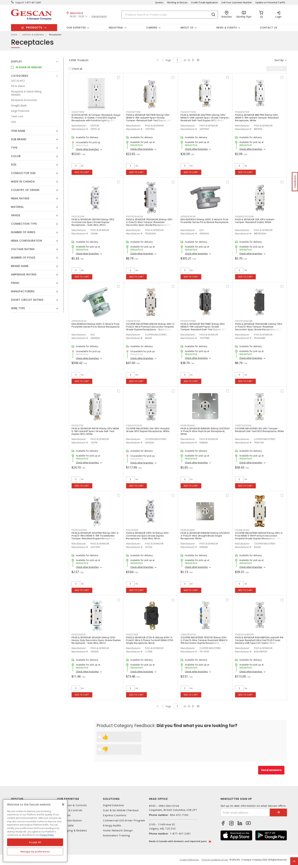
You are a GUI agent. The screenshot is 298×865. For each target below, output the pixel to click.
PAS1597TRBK (188, 321)
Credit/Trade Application (204, 2)
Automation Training (116, 835)
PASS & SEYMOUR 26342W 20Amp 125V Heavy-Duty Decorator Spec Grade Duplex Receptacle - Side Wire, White (96, 640)
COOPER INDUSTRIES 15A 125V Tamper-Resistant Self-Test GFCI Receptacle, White (259, 430)
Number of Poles (23, 258)
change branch (99, 16)
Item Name (18, 131)
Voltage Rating (23, 249)
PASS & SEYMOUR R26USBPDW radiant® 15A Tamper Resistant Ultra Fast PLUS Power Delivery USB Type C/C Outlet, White (259, 640)
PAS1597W (77, 425)
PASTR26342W (134, 216)
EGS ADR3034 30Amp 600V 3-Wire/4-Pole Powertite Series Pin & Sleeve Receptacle (205, 221)
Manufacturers (23, 291)
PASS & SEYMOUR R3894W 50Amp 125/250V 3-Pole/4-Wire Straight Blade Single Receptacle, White (205, 535)
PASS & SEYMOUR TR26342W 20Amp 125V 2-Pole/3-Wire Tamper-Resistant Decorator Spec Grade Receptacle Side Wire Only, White (149, 223)
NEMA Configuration (26, 241)
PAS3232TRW (79, 530)
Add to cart (82, 172)
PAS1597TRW (133, 112)
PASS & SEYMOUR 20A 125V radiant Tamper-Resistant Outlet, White (254, 221)
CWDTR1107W (188, 634)
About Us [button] (186, 27)
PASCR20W (78, 216)
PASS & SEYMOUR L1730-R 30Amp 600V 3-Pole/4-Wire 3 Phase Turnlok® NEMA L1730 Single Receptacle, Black (149, 640)
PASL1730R (132, 634)
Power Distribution (69, 820)
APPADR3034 (188, 216)
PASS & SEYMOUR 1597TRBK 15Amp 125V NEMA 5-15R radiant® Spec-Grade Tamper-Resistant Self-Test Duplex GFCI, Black (204, 328)
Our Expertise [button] (76, 27)
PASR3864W (188, 425)
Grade (15, 215)
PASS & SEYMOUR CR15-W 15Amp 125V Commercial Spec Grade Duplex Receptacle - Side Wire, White (147, 535)
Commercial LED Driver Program (124, 820)
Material (17, 207)
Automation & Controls (72, 805)
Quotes (159, 2)
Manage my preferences (35, 851)
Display (16, 61)
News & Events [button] (226, 27)
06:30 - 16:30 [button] (77, 16)
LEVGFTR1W (78, 112)
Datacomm (64, 815)
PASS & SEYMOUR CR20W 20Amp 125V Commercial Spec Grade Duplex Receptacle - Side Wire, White (93, 222)
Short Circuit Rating (27, 300)
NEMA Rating (20, 198)
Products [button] (34, 27)
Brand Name (20, 266)
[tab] (34, 61)
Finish (15, 283)
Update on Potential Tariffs (270, 2)
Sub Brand (19, 139)
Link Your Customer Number (236, 2)
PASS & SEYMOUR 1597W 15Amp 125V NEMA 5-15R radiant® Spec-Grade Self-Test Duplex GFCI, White (95, 431)
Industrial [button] (116, 27)
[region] (35, 830)
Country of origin (25, 190)
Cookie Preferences (189, 860)
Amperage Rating (24, 274)
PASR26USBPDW (244, 634)
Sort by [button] (279, 60)
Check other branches (87, 149)
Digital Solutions (113, 805)
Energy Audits (112, 825)
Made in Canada (23, 181)
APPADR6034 (79, 321)
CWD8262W (242, 530)
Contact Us (268, 27)
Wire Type (18, 308)
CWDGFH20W (134, 425)
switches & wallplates (33, 34)
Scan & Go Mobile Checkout (120, 810)
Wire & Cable (65, 825)
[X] (63, 804)
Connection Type (24, 224)
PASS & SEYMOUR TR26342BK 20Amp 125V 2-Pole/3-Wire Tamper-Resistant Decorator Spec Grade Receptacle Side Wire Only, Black (258, 328)
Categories (19, 76)
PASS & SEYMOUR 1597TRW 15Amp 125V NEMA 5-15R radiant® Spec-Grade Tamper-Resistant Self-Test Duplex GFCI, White (149, 119)
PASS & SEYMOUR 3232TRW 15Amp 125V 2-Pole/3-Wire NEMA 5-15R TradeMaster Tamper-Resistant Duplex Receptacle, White (95, 537)
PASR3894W (188, 530)
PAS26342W (79, 634)
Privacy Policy (47, 834)
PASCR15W (132, 530)
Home (14, 34)
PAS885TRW (242, 112)
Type (14, 148)
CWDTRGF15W (243, 425)
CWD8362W (133, 321)
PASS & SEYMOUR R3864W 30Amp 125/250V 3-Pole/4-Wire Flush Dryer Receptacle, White (205, 431)
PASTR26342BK (244, 321)
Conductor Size (23, 173)
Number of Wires (23, 232)
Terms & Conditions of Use (214, 859)
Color (16, 156)
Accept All (35, 842)
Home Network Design (118, 830)
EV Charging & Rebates (72, 830)
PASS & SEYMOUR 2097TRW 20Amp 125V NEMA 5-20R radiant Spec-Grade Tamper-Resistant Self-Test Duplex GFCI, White (205, 117)
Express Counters (114, 815)
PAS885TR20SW (244, 216)
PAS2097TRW (188, 112)
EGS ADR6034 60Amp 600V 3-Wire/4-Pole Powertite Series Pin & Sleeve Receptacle (96, 325)
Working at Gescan (177, 2)
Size (14, 165)
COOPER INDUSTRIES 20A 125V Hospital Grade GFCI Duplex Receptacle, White (148, 430)
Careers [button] (151, 27)
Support (19, 2)
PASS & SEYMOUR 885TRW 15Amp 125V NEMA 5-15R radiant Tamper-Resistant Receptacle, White (257, 117)
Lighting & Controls (69, 810)
